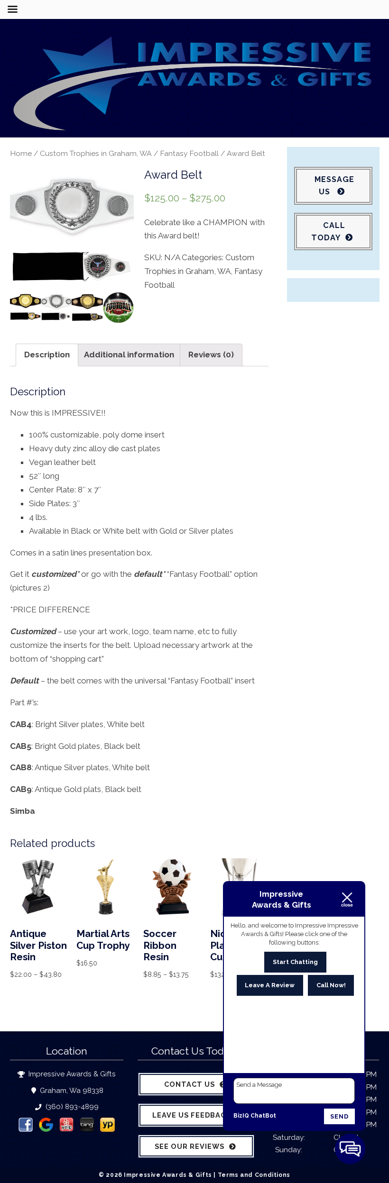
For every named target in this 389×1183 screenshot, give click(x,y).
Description (47, 354)
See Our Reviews (189, 1146)
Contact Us (189, 1084)
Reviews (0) (211, 354)
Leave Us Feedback (191, 1115)
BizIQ (241, 1115)
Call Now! (331, 985)
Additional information (129, 354)
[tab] (47, 355)
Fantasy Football (189, 153)
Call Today (328, 231)
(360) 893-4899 (71, 1106)
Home (21, 153)
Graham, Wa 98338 (70, 1090)
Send (339, 1116)
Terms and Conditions (254, 1174)
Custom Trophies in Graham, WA (96, 153)
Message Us (334, 185)
